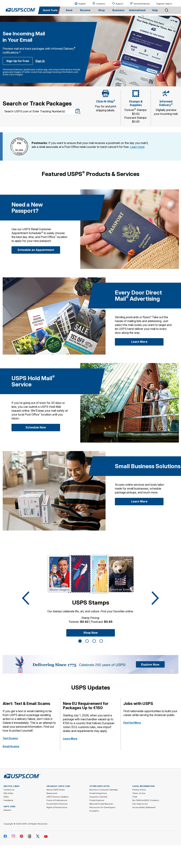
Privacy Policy (139, 789)
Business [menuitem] (118, 10)
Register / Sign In (164, 4)
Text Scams (10, 738)
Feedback (8, 800)
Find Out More (132, 722)
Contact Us (9, 789)
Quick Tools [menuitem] (50, 10)
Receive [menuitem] (85, 10)
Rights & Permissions (56, 807)
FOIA (134, 797)
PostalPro (94, 811)
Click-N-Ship (105, 101)
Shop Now (90, 632)
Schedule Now (43, 427)
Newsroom (51, 793)
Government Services (57, 804)
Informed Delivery (142, 4)
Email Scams (11, 746)
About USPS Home (55, 789)
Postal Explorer (96, 800)
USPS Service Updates (57, 797)
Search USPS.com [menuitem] (166, 10)
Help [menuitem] (155, 10)
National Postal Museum (101, 804)
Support (119, 4)
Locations (100, 4)
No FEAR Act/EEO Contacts (145, 800)
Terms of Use (138, 793)
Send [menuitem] (69, 10)
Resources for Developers (102, 807)
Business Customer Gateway (103, 789)
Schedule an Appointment (38, 250)
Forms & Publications (56, 800)
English (79, 4)
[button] (24, 598)
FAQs (6, 797)
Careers (7, 810)
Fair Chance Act (140, 804)
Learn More (147, 341)
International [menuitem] (137, 10)
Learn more (137, 147)
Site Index (8, 793)
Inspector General (98, 797)
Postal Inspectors (98, 793)
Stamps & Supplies (135, 103)
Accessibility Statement (144, 807)
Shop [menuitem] (101, 10)
